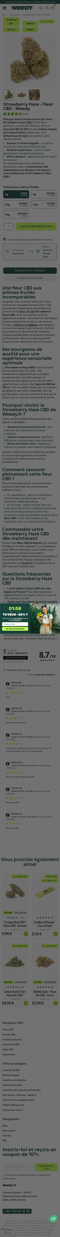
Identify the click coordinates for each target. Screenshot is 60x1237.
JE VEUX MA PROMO (15, 629)
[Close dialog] (59, 604)
